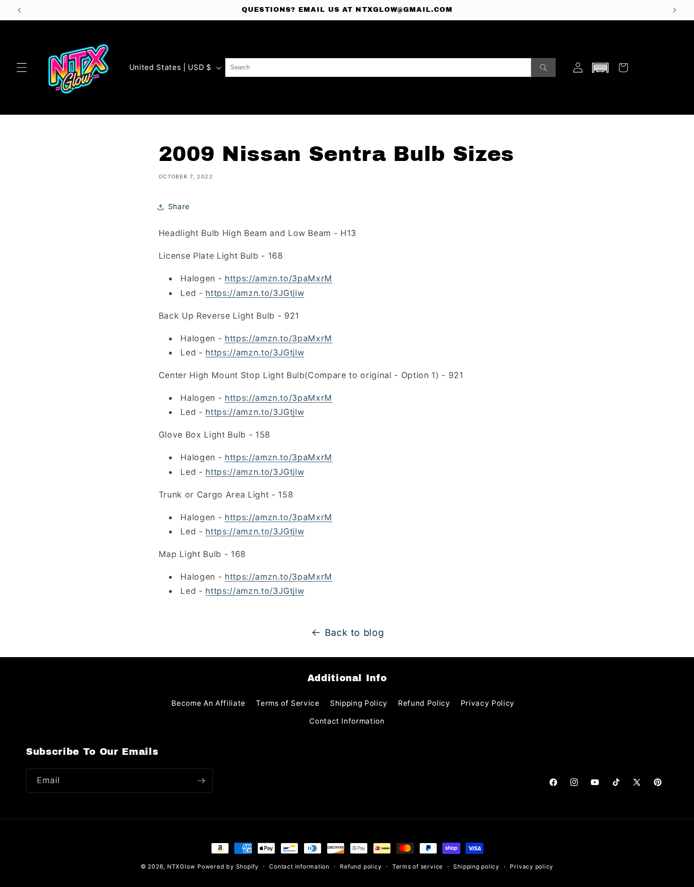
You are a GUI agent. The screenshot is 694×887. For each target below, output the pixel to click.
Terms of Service (288, 703)
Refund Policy (424, 703)
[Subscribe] (201, 781)
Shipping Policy (359, 703)
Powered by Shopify (228, 866)
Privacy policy (531, 866)
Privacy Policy (488, 703)
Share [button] (179, 206)
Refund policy (360, 866)
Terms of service (417, 866)
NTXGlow (181, 866)
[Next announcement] (674, 10)
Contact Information (347, 721)
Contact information (299, 866)
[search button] (543, 67)
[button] (21, 67)
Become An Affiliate (208, 703)
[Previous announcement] (19, 10)
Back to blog (354, 632)
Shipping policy (476, 866)
